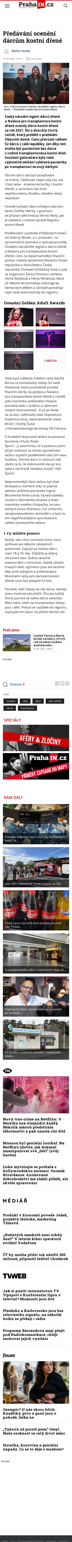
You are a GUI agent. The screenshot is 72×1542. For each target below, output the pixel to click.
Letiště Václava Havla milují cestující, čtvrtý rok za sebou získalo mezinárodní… (49, 640)
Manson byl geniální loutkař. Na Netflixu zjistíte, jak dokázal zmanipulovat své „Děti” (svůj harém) (34, 1149)
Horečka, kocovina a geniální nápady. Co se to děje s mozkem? (33, 1447)
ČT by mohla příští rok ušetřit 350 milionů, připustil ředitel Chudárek (35, 1256)
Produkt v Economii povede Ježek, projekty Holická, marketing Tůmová (35, 1219)
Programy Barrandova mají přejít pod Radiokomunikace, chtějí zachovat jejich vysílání (34, 1334)
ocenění (10, 701)
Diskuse (17, 684)
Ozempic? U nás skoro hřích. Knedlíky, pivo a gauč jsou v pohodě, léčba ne (29, 1413)
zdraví (9, 708)
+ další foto (50, 360)
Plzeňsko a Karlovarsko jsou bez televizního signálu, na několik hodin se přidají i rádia (33, 1314)
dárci (38, 701)
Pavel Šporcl (27, 708)
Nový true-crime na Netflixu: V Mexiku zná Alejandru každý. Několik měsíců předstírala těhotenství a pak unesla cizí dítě (34, 1125)
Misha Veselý (21, 51)
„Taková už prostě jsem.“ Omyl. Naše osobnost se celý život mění (34, 1431)
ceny (25, 701)
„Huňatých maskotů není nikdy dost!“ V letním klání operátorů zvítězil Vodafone (32, 1238)
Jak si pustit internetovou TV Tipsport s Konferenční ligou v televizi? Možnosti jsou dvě (32, 1294)
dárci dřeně (55, 701)
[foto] (18, 317)
